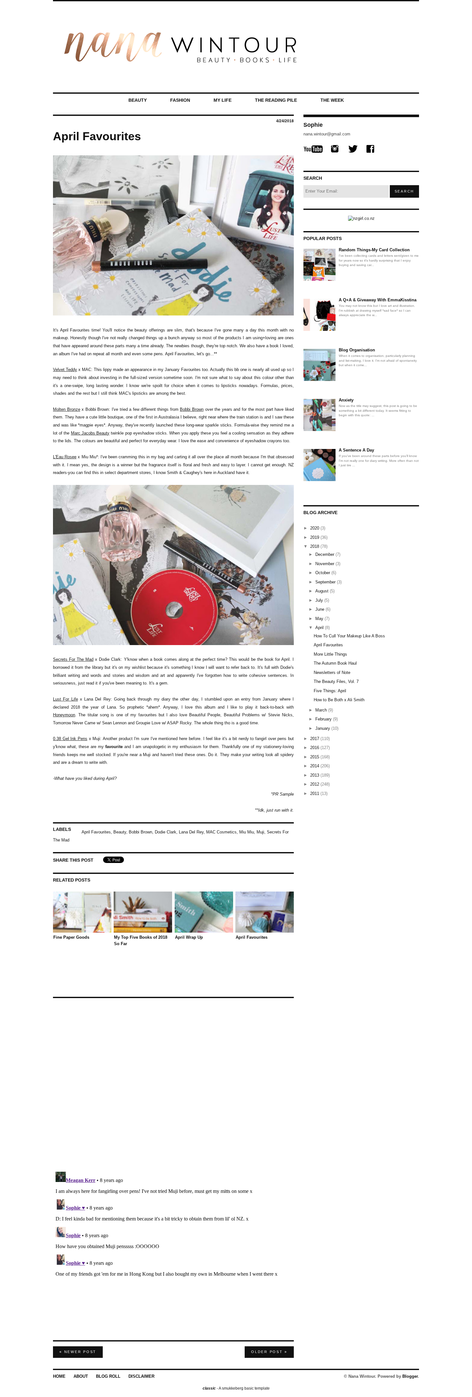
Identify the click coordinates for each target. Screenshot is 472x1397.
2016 (315, 747)
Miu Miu (246, 832)
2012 (315, 784)
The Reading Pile (276, 100)
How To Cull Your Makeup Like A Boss (349, 636)
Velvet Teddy (65, 369)
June (320, 609)
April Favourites (96, 832)
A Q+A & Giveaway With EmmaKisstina (377, 300)
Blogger (410, 1376)
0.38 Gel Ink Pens (70, 738)
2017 (315, 738)
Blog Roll (108, 1376)
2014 (315, 765)
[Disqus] (173, 1082)
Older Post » (269, 1352)
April (320, 627)
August (322, 591)
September (326, 582)
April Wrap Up (189, 937)
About (81, 1376)
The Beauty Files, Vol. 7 (336, 681)
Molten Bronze (66, 409)
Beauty (137, 100)
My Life (223, 100)
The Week (332, 100)
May (320, 618)
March (321, 710)
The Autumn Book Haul (335, 663)
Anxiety (346, 400)
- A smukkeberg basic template (236, 1388)
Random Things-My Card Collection (374, 249)
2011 (315, 793)
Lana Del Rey (191, 832)
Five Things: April (330, 690)
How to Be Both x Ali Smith (339, 699)
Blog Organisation (357, 350)
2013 (315, 775)
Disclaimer (141, 1376)
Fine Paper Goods (71, 937)
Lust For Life (65, 699)
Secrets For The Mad (73, 659)
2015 (315, 757)
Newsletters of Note (332, 672)
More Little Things (330, 654)
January (323, 728)
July (319, 600)
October (323, 572)
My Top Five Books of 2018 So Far (140, 940)
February (324, 719)
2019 (315, 537)
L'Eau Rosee (64, 456)
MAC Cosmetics (221, 832)
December (325, 554)
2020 (315, 528)
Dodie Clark (165, 832)
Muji (260, 832)
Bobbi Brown (140, 832)
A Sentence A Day (356, 450)
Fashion (180, 100)
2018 (315, 546)
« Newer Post (77, 1352)
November (325, 563)
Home (59, 1376)
